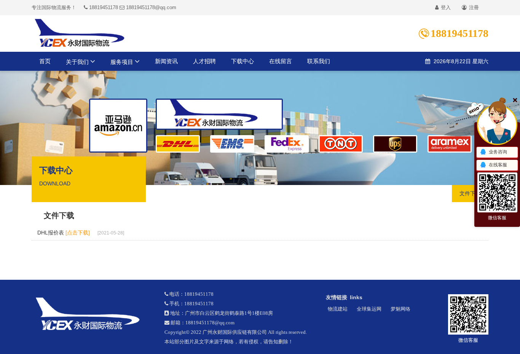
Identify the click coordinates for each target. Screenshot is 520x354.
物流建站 (338, 309)
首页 (45, 61)
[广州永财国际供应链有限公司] (92, 314)
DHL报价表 (63, 233)
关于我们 (78, 62)
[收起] (497, 125)
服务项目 (122, 62)
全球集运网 (369, 309)
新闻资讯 (166, 61)
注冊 (473, 7)
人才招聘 (204, 61)
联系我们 (318, 61)
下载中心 (242, 61)
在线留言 (280, 61)
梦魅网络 (400, 309)
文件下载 (470, 193)
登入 (445, 7)
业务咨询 (498, 152)
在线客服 (498, 164)
